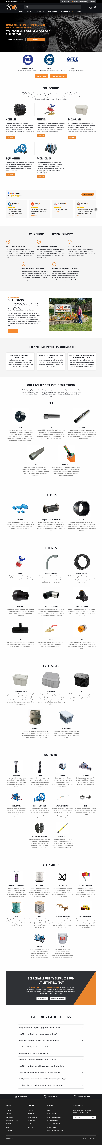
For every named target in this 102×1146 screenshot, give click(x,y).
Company (78, 12)
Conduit (21, 12)
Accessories (64, 12)
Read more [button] (11, 215)
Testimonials (32, 1120)
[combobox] (52, 7)
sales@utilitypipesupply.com (80, 1)
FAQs (48, 1110)
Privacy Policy (51, 1127)
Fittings (29, 12)
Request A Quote (41, 76)
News (29, 1124)
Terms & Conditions (53, 1124)
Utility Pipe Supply (12, 1138)
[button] (6, 209)
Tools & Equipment (52, 12)
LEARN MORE (13, 331)
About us (31, 1114)
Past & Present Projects (55, 1130)
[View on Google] (9, 204)
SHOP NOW (35, 39)
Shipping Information (54, 1117)
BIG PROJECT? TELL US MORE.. (15, 39)
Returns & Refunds (53, 1120)
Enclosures (39, 12)
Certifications (32, 1117)
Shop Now (10, 137)
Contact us (31, 1127)
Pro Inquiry (92, 1)
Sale (73, 12)
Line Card (31, 1110)
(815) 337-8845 (66, 1)
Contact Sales (42, 998)
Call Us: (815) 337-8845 (59, 76)
